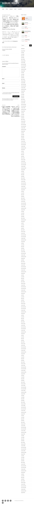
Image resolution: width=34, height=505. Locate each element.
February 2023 (23, 121)
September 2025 (23, 69)
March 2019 (23, 198)
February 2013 (23, 303)
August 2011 (23, 333)
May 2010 (22, 358)
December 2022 (23, 124)
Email (3, 83)
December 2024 (23, 84)
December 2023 (23, 104)
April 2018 (22, 216)
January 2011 (23, 345)
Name (3, 78)
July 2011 (22, 335)
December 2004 (23, 465)
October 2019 (23, 186)
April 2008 (22, 400)
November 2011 (23, 328)
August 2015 (23, 258)
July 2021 (22, 151)
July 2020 (22, 171)
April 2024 (22, 97)
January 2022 (23, 141)
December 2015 (23, 253)
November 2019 (23, 184)
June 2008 (22, 397)
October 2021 (23, 146)
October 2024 (23, 87)
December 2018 (23, 203)
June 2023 (22, 114)
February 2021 (23, 159)
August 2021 (23, 149)
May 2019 (22, 194)
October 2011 (23, 330)
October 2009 (23, 370)
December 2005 (23, 447)
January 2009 (23, 385)
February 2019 (23, 199)
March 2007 (23, 422)
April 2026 (22, 57)
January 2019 (23, 201)
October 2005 (23, 450)
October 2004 (23, 469)
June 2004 (22, 475)
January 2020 (23, 181)
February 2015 (23, 263)
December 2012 (23, 306)
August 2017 (23, 221)
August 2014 (23, 273)
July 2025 (22, 72)
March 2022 (23, 139)
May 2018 (22, 214)
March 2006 (23, 442)
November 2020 (23, 164)
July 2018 (22, 211)
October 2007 (23, 410)
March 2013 (23, 301)
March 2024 (23, 99)
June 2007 (22, 417)
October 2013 (23, 290)
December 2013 (23, 286)
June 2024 (22, 94)
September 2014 (23, 271)
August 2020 (23, 169)
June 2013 (22, 296)
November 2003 (23, 487)
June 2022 (22, 134)
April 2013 (22, 300)
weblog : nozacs (10, 3)
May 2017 (22, 226)
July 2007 (22, 415)
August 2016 (23, 241)
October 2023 (23, 107)
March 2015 (23, 261)
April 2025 (22, 77)
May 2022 (22, 136)
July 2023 (22, 112)
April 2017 (22, 228)
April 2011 (22, 340)
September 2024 (23, 89)
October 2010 (23, 350)
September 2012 (23, 311)
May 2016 (22, 246)
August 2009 (23, 373)
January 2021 (23, 161)
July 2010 (22, 355)
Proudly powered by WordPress (19, 500)
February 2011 (23, 343)
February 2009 (23, 383)
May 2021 (22, 154)
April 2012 (22, 320)
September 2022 (23, 129)
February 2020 (23, 179)
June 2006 (22, 437)
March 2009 (23, 382)
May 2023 (22, 116)
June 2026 (22, 54)
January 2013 (23, 305)
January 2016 (23, 251)
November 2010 (23, 348)
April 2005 (22, 460)
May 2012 (22, 318)
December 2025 (23, 64)
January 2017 (23, 233)
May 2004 (22, 477)
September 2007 (23, 412)
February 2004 (23, 482)
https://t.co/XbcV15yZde (6, 38)
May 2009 (22, 378)
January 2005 (23, 464)
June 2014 (22, 276)
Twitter (7, 55)
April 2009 (22, 380)
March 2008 (23, 402)
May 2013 (22, 298)
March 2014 (23, 281)
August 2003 (23, 492)
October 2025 (23, 67)
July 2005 (22, 455)
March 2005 (23, 462)
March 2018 (23, 218)
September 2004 (23, 470)
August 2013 (23, 293)
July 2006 (22, 435)
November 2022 (23, 126)
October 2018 (23, 206)
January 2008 (23, 405)
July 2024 (22, 92)
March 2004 (23, 480)
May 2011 (22, 338)
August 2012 (23, 313)
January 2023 (23, 122)
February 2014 (23, 283)
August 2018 (23, 209)
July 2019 (22, 191)
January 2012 (23, 325)
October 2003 (23, 489)
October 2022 (23, 127)
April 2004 (22, 479)
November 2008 (23, 388)
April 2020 (22, 176)
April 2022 (22, 137)
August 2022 (23, 131)
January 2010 (23, 365)
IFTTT (4, 50)
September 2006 (23, 432)
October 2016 (23, 238)
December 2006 (23, 427)
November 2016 (23, 236)
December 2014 (23, 266)
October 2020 (23, 166)
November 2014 (23, 268)
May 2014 (22, 278)
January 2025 (23, 82)
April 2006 (22, 440)
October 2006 (23, 430)
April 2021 (22, 156)
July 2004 (22, 474)
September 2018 (23, 208)
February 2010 (23, 363)
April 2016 (22, 248)
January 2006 (23, 445)
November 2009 (23, 368)
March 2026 (23, 59)
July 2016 (22, 243)
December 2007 (23, 407)
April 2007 (22, 420)
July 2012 (22, 315)
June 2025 (22, 74)
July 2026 (22, 52)
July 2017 (22, 223)
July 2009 (22, 375)
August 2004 (23, 472)
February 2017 (23, 231)
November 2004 (23, 467)
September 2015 (23, 256)
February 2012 (23, 323)
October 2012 (23, 310)
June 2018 (22, 213)
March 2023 (23, 119)
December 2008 (23, 387)
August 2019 (23, 189)
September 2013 (23, 291)
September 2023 (23, 109)
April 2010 (22, 360)
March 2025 (23, 79)
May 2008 (22, 398)
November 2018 (23, 204)
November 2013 (23, 288)
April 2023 (22, 117)
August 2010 (23, 353)
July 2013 (22, 295)
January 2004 (23, 484)
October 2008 (23, 390)
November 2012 (23, 308)
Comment (4, 66)
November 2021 (23, 144)
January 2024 (23, 102)
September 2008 (23, 392)
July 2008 (22, 395)
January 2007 (23, 425)
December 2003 (23, 485)
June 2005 (22, 457)
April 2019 (22, 196)
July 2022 (22, 132)
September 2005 (23, 452)
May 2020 (22, 174)
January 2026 (23, 62)
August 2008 (23, 393)
